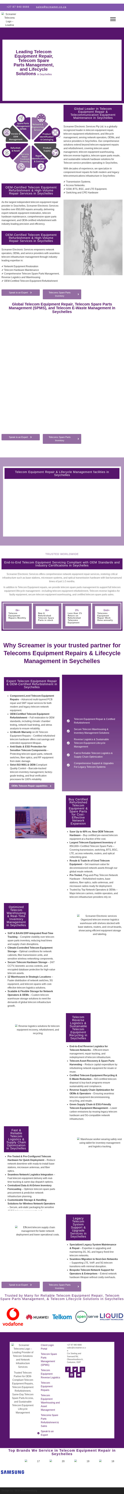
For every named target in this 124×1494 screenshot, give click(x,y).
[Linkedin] (71, 1375)
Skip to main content (11, 1)
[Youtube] (79, 1375)
